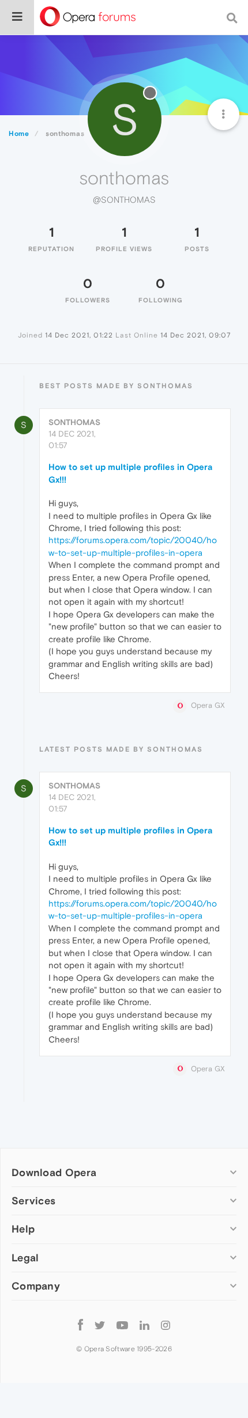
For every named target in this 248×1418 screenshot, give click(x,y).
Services (33, 1201)
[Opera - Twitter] (100, 1325)
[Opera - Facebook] (80, 1325)
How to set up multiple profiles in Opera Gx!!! (130, 473)
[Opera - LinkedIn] (144, 1325)
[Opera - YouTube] (122, 1325)
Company (36, 1286)
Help (23, 1229)
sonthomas (74, 422)
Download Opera (54, 1172)
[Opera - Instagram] (165, 1325)
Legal (25, 1258)
